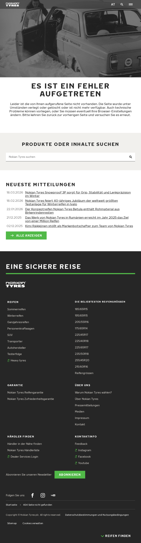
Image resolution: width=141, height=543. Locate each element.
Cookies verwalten (33, 523)
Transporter (15, 341)
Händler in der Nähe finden (24, 443)
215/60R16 (81, 366)
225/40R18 (81, 341)
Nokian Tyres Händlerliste (23, 450)
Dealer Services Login (24, 456)
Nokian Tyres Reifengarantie (25, 392)
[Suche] (122, 4)
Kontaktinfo (86, 436)
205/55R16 (82, 321)
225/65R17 (81, 347)
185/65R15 (81, 309)
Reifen (13, 301)
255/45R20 (82, 360)
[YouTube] (53, 495)
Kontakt (80, 424)
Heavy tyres (18, 360)
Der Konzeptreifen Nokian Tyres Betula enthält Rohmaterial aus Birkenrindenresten (72, 210)
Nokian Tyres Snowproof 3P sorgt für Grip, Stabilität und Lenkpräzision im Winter (78, 194)
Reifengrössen (84, 373)
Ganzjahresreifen (18, 322)
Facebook (84, 456)
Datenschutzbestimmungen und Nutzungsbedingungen (97, 514)
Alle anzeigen (29, 235)
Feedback (81, 443)
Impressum (82, 417)
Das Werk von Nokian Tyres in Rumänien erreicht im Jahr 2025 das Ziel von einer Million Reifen (77, 219)
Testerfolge (14, 354)
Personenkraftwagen (20, 328)
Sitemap (12, 523)
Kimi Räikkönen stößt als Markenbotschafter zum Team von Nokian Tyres (79, 226)
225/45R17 (81, 334)
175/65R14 (81, 328)
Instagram (84, 450)
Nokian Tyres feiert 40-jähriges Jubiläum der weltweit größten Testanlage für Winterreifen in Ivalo (71, 202)
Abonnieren (70, 474)
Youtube (83, 463)
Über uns (82, 385)
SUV (9, 334)
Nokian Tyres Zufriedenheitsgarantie (30, 398)
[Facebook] (32, 495)
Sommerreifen (16, 309)
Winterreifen (15, 315)
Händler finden (20, 436)
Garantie (15, 385)
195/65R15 (81, 315)
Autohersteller (16, 347)
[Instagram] (43, 495)
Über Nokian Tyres (86, 398)
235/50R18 (82, 353)
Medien (79, 411)
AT (113, 4)
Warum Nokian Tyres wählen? (93, 392)
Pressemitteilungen (87, 405)
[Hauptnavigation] (130, 4)
